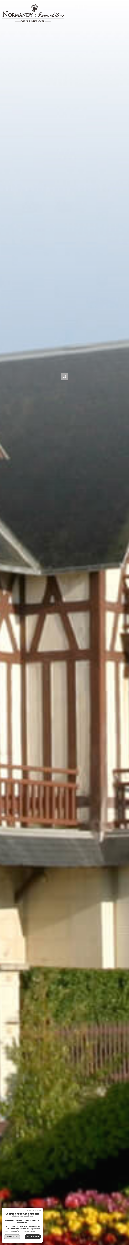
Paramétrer (12, 1237)
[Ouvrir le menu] (125, 6)
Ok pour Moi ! (33, 1237)
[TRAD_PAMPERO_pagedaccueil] (33, 21)
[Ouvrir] (64, 376)
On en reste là (32, 1210)
